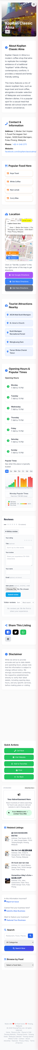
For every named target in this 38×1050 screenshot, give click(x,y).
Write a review (12, 531)
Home (8, 1032)
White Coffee (15, 181)
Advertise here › (30, 788)
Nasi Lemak (14, 190)
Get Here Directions (20, 288)
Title (10, 543)
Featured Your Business (16, 920)
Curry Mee (14, 198)
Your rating (9, 538)
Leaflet (30, 260)
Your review (10, 552)
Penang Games (28, 1036)
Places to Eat (15, 1032)
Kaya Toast (14, 173)
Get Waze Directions (20, 281)
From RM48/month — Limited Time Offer (20, 813)
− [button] (8, 226)
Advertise (7, 1041)
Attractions (13, 258)
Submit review (13, 594)
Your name (9, 569)
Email (14, 577)
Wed (15, 471)
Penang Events (22, 1034)
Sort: (19, 602)
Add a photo (18, 586)
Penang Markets (10, 1034)
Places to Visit (26, 1032)
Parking (13, 253)
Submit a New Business (15, 911)
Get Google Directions (20, 275)
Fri (23, 471)
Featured (15, 1041)
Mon (7, 471)
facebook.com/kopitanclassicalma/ (20, 151)
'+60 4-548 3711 (19, 144)
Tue (11, 471)
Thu (19, 471)
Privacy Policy (24, 1041)
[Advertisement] (19, 713)
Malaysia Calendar (15, 1036)
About (28, 1038)
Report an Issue (12, 902)
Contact (21, 1038)
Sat (27, 471)
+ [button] (8, 221)
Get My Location (26, 220)
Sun (31, 471)
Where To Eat (13, 1038)
